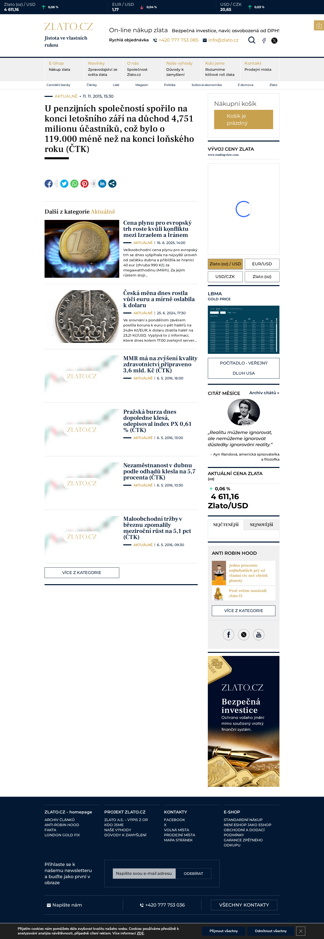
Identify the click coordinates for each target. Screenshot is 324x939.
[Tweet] (64, 184)
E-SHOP (232, 812)
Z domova (245, 85)
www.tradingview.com (223, 155)
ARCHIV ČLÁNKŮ (60, 820)
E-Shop (59, 66)
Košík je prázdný (237, 119)
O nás (137, 69)
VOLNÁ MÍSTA (176, 830)
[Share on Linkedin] (102, 184)
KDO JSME (114, 825)
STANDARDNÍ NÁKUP (243, 820)
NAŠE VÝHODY (117, 830)
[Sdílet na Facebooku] (49, 184)
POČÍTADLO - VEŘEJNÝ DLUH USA (244, 368)
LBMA (219, 296)
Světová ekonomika (207, 85)
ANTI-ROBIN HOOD (62, 825)
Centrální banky (58, 85)
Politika (169, 85)
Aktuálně (103, 212)
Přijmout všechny (224, 931)
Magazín (141, 85)
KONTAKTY (175, 812)
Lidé (116, 85)
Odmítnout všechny (271, 931)
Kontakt (258, 66)
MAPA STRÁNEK (178, 840)
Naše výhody (179, 69)
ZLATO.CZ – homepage (68, 812)
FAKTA (50, 830)
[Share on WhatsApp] (74, 184)
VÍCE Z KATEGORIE (81, 572)
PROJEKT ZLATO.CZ (125, 812)
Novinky (102, 69)
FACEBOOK (174, 820)
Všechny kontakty (244, 905)
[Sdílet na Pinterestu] (84, 184)
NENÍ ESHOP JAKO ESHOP (247, 825)
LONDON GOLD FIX (62, 835)
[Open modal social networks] (112, 184)
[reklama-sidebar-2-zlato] (243, 721)
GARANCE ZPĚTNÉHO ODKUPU (243, 842)
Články (92, 85)
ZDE (140, 933)
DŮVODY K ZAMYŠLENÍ (125, 835)
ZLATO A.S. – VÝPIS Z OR (126, 820)
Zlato (273, 85)
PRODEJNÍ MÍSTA (179, 835)
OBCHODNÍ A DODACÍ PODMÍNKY (244, 832)
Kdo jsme (219, 69)
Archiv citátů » (264, 392)
